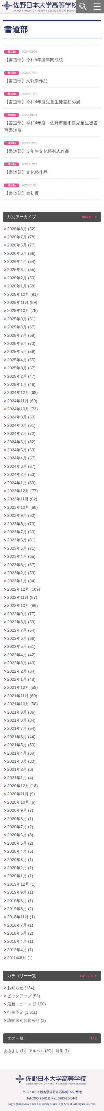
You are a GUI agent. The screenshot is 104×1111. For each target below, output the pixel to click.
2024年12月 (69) (22, 392)
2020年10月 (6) (21, 802)
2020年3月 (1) (20, 859)
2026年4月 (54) (21, 261)
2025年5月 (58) (21, 351)
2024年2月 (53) (21, 474)
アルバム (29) (40, 1051)
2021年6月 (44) (21, 736)
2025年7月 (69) (21, 335)
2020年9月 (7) (20, 810)
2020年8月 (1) (20, 818)
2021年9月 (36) (21, 712)
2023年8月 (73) (21, 523)
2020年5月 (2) (20, 843)
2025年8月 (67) (21, 327)
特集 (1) (62, 1051)
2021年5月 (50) (21, 744)
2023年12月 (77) (22, 491)
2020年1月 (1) (20, 876)
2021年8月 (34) (21, 720)
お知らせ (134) (20, 987)
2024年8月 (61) (21, 425)
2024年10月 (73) (22, 409)
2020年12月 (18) (22, 785)
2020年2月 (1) (20, 867)
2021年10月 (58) (22, 704)
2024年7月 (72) (21, 433)
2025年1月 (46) (21, 384)
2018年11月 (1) (21, 916)
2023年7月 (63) (21, 532)
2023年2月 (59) (21, 573)
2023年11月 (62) (22, 499)
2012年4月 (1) (20, 949)
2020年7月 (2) (20, 826)
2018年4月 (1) (20, 941)
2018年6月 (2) (20, 933)
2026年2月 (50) (21, 278)
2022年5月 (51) (21, 646)
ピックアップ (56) (23, 996)
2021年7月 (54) (21, 728)
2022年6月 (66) (21, 638)
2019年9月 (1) (20, 892)
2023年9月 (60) (21, 515)
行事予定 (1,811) (22, 1012)
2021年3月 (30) (21, 761)
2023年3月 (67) (21, 564)
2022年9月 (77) (21, 613)
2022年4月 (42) (21, 654)
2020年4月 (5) (20, 851)
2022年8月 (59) (21, 622)
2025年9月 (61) (21, 319)
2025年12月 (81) (22, 294)
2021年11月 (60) (22, 695)
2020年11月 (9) (21, 794)
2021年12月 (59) (22, 687)
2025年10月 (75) (22, 310)
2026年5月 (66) (21, 253)
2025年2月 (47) (21, 376)
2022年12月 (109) (23, 589)
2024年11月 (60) (22, 401)
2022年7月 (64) (21, 630)
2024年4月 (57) (21, 458)
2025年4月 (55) (21, 360)
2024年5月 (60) (21, 450)
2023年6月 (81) (21, 540)
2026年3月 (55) (21, 269)
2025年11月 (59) (22, 302)
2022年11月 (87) (22, 597)
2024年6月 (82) (21, 441)
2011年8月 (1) (20, 957)
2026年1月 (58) (21, 286)
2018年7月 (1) (20, 925)
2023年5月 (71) (21, 548)
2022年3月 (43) (21, 663)
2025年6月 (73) (21, 343)
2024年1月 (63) (21, 482)
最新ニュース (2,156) (26, 1004)
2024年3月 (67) (21, 466)
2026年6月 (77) (21, 245)
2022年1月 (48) (21, 679)
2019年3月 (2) (20, 908)
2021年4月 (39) (21, 753)
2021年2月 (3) (20, 769)
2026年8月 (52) (21, 229)
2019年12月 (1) (21, 884)
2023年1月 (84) (21, 581)
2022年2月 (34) (21, 671)
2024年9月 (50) (21, 417)
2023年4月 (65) (21, 556)
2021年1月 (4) (20, 777)
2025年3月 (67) (21, 368)
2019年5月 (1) (20, 900)
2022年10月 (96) (22, 605)
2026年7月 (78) (21, 237)
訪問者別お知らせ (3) (26, 1020)
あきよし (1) (14, 1051)
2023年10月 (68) (22, 507)
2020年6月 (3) (20, 835)
